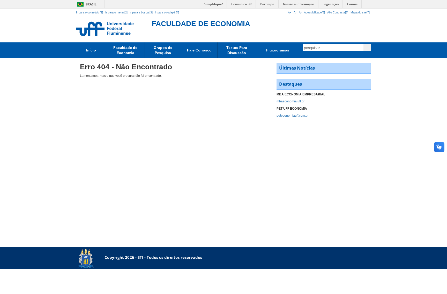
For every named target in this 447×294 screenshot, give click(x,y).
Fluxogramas (277, 50)
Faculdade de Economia (125, 50)
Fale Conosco (199, 50)
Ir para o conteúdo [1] (89, 12)
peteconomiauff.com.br (293, 115)
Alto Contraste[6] (337, 12)
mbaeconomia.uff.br (290, 101)
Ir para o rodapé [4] (167, 12)
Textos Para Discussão (236, 50)
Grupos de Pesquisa (163, 50)
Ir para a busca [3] (141, 12)
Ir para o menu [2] (116, 12)
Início (91, 50)
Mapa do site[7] (360, 12)
